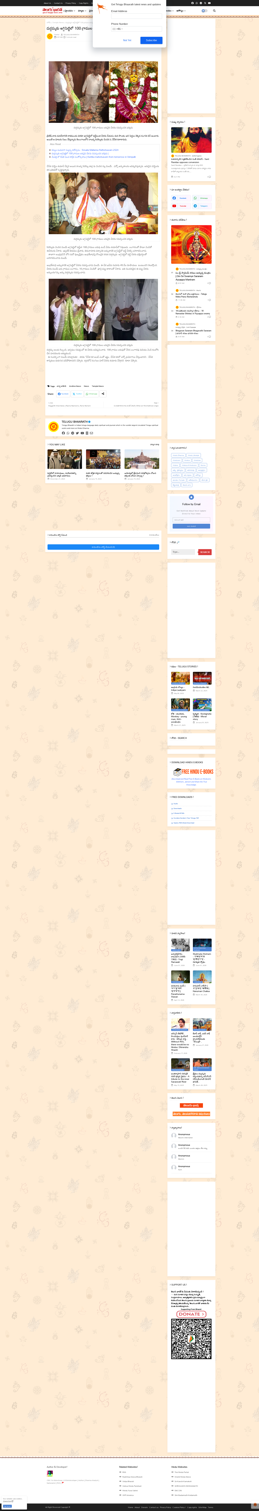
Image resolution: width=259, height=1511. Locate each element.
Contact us (58, 3)
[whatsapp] (197, 3)
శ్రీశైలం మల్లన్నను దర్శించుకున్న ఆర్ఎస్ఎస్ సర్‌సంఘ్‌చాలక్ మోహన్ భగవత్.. (202, 1077)
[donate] (87, 433)
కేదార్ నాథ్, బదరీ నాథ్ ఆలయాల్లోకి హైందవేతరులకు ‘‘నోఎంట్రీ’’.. (201, 1037)
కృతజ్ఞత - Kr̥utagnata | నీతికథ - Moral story (202, 716)
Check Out (7, 1501)
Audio (176, 803)
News (86, 386)
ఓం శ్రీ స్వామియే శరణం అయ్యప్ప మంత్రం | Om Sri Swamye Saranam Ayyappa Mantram (193, 276)
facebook (183, 198)
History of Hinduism (189, 465)
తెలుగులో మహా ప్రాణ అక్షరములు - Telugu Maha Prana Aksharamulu (191, 295)
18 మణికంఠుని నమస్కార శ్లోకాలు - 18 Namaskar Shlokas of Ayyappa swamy (193, 312)
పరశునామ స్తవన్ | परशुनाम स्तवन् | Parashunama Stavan (178, 991)
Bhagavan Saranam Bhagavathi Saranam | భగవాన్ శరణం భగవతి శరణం (193, 332)
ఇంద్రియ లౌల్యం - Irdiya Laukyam (178, 688)
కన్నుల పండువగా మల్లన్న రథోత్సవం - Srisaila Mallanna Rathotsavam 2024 (85, 150)
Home (130, 1507)
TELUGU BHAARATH (75, 421)
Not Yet (127, 40)
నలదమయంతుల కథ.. (201, 687)
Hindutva (197, 460)
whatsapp (204, 198)
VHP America (128, 1495)
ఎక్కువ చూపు (154, 444)
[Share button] (103, 394)
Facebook (64, 394)
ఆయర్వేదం (176, 475)
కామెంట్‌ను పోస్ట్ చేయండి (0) (103, 547)
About (137, 1507)
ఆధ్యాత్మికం (201, 470)
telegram (204, 206)
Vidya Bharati (128, 1481)
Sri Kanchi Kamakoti (183, 1481)
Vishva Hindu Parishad (131, 1486)
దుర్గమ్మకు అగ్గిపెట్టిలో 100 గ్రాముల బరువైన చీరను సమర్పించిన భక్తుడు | (80, 153)
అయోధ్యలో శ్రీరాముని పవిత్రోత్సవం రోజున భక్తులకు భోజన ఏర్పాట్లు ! (140, 474)
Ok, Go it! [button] (7, 1506)
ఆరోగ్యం (180, 10)
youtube (183, 206)
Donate (144, 1507)
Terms (210, 1507)
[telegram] (201, 3)
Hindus (187, 460)
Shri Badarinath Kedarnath (186, 1495)
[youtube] (209, 3)
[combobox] (117, 28)
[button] (214, 11)
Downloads (178, 808)
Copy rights (84, 3)
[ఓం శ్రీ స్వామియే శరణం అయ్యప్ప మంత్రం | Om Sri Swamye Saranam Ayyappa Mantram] (191, 244)
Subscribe (151, 40)
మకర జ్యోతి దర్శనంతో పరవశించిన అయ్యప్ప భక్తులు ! (103, 474)
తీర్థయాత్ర (176, 485)
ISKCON (178, 1490)
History (175, 465)
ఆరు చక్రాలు (188, 475)
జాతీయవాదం (193, 480)
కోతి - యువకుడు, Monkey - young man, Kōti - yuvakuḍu (179, 717)
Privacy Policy (70, 3)
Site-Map (202, 1507)
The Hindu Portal (182, 1472)
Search (205, 552)
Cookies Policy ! (179, 1507)
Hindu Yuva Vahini (130, 1490)
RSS (124, 1472)
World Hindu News (183, 1477)
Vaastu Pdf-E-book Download (184, 823)
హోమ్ (49, 22)
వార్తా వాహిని (61, 386)
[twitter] (77, 433)
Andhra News (75, 386)
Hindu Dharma (178, 455)
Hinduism (176, 460)
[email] (91, 433)
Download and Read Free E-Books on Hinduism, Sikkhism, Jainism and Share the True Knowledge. (191, 782)
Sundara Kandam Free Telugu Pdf (186, 818)
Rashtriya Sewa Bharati (132, 1477)
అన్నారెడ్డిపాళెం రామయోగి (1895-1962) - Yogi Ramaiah (178, 958)
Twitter (79, 394)
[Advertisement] (119, 50)
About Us (48, 3)
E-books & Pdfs (179, 813)
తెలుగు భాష (187, 485)
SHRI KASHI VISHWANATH (186, 1486)
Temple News (58, 22)
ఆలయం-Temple (179, 480)
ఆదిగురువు (190, 470)
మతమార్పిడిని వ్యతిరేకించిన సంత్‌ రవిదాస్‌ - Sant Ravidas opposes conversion (190, 160)
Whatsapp (93, 394)
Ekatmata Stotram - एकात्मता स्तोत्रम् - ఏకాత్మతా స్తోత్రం (202, 958)
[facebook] (192, 3)
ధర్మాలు (81, 10)
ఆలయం (167, 10)
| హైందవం (68, 10)
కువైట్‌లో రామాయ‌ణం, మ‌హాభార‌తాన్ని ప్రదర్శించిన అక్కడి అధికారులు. (62, 474)
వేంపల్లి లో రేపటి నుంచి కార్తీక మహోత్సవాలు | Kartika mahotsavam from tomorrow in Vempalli (94, 157)
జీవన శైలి (205, 480)
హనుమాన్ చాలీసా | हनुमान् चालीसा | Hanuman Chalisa (201, 988)
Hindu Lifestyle (193, 455)
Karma (203, 465)
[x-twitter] (205, 3)
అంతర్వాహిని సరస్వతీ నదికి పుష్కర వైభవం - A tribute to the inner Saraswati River (180, 1077)
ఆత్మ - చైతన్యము (178, 470)
